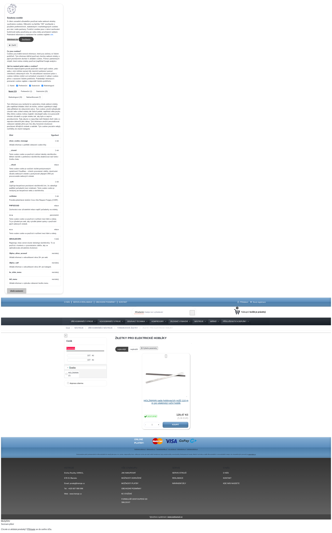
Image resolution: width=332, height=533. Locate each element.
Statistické (36, 86)
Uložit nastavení (16, 291)
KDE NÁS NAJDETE (231, 483)
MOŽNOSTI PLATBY (129, 483)
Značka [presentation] (73, 367)
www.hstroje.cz (76, 494)
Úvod (68, 328)
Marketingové (49, 86)
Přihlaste (31, 529)
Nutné (12, 86)
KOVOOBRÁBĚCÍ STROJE (110, 321)
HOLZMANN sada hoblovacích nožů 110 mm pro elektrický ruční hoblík (166, 401)
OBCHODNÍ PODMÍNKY (106, 302)
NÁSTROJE (198, 321)
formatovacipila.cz (161, 449)
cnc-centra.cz (172, 449)
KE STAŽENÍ (126, 494)
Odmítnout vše (12, 39)
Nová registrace (259, 302)
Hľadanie (139, 312)
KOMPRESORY (158, 321)
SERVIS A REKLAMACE (82, 302)
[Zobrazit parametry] (149, 348)
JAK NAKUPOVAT (128, 473)
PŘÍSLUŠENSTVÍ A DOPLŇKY (234, 321)
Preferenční (23, 86)
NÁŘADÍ (213, 321)
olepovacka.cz (151, 449)
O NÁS (67, 302)
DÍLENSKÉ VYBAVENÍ (179, 321)
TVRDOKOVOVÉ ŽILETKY (127, 328)
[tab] (88, 367)
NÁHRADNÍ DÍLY (179, 483)
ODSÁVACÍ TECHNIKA (136, 321)
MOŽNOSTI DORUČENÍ (131, 478)
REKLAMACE (177, 478)
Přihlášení (244, 302)
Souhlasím (26, 39)
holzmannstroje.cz (192, 449)
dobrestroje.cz (181, 449)
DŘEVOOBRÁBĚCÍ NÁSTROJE (100, 328)
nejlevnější (121, 349)
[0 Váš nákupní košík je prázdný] (250, 312)
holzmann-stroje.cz (140, 449)
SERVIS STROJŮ (179, 473)
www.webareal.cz (174, 517)
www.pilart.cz (252, 454)
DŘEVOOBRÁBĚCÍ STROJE (82, 321)
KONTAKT (123, 302)
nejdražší (134, 349)
